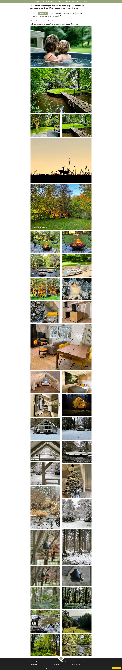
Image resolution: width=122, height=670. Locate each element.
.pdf (83, 661)
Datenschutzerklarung (77, 661)
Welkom (32, 20)
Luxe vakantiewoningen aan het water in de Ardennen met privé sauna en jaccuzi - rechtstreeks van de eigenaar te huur (58, 6)
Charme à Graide (47, 20)
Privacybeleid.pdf (34, 661)
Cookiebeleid (33, 664)
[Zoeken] (60, 16)
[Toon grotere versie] (61, 90)
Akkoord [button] (117, 668)
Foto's (53, 20)
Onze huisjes (39, 20)
